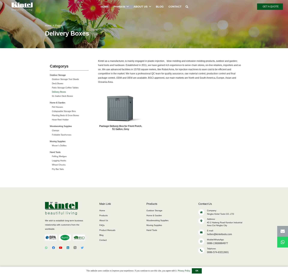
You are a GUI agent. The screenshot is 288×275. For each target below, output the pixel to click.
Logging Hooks (59, 160)
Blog (101, 235)
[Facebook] (53, 247)
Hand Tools (55, 152)
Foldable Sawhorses (61, 135)
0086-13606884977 (217, 243)
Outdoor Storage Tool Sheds (65, 79)
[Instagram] (75, 247)
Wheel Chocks (59, 165)
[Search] (187, 6)
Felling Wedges (59, 156)
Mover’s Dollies (59, 145)
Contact (103, 240)
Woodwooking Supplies (61, 126)
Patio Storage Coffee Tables (65, 87)
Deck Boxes (57, 83)
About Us (103, 220)
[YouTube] (60, 247)
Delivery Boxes (59, 92)
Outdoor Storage (58, 75)
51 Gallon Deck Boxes (62, 96)
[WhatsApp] (46, 247)
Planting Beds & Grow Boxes (65, 115)
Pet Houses (57, 107)
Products (103, 215)
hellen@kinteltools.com (219, 234)
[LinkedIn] (67, 247)
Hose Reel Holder (60, 119)
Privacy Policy (184, 271)
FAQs (102, 225)
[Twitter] (82, 247)
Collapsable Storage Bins (64, 111)
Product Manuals (107, 230)
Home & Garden (57, 102)
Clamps (55, 130)
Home (102, 210)
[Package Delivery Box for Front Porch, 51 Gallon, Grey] (120, 111)
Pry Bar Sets (58, 169)
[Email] (282, 231)
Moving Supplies (57, 141)
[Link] (22, 6)
